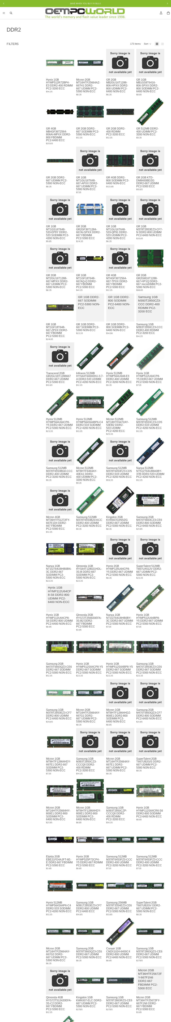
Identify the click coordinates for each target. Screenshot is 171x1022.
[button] (147, 44)
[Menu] (4, 13)
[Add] (69, 72)
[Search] (11, 13)
